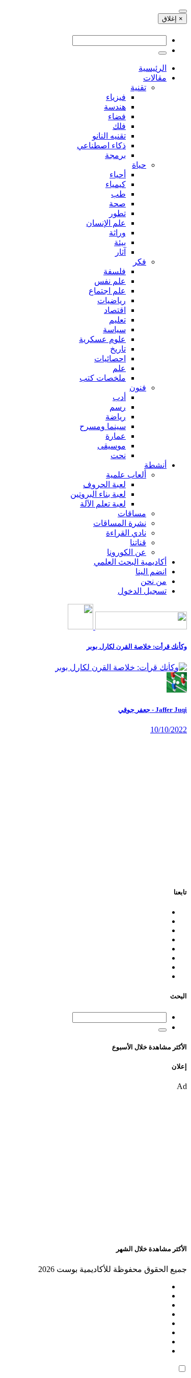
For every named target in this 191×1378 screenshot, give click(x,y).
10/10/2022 (168, 729)
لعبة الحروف (104, 484)
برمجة (115, 155)
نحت (118, 455)
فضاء (117, 116)
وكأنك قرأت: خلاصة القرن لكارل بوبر (137, 646)
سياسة (114, 329)
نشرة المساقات (119, 523)
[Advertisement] (95, 805)
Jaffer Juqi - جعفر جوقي (152, 709)
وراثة (117, 232)
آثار (120, 252)
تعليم (117, 319)
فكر (139, 261)
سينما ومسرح (102, 426)
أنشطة (155, 465)
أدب (119, 397)
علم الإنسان (106, 223)
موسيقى (111, 445)
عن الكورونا (126, 552)
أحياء (118, 174)
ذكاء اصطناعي (101, 145)
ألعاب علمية (126, 474)
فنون (137, 387)
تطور (117, 213)
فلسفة (114, 271)
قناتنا (138, 542)
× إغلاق (172, 18)
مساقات (132, 513)
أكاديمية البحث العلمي (130, 562)
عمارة (115, 436)
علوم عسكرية (102, 339)
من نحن (154, 581)
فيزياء (116, 97)
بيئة (120, 242)
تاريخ (118, 348)
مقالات (155, 77)
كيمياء (115, 184)
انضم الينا (151, 571)
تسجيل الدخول (142, 591)
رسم (118, 407)
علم (119, 368)
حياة (139, 165)
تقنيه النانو (109, 135)
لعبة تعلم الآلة (103, 503)
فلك (119, 126)
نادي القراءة (126, 532)
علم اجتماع (107, 290)
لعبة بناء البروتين (98, 494)
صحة (117, 203)
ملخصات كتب (102, 378)
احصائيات (110, 358)
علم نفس (110, 281)
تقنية (138, 87)
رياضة (115, 416)
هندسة (115, 106)
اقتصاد (115, 310)
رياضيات (111, 300)
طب (118, 194)
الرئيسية (153, 68)
